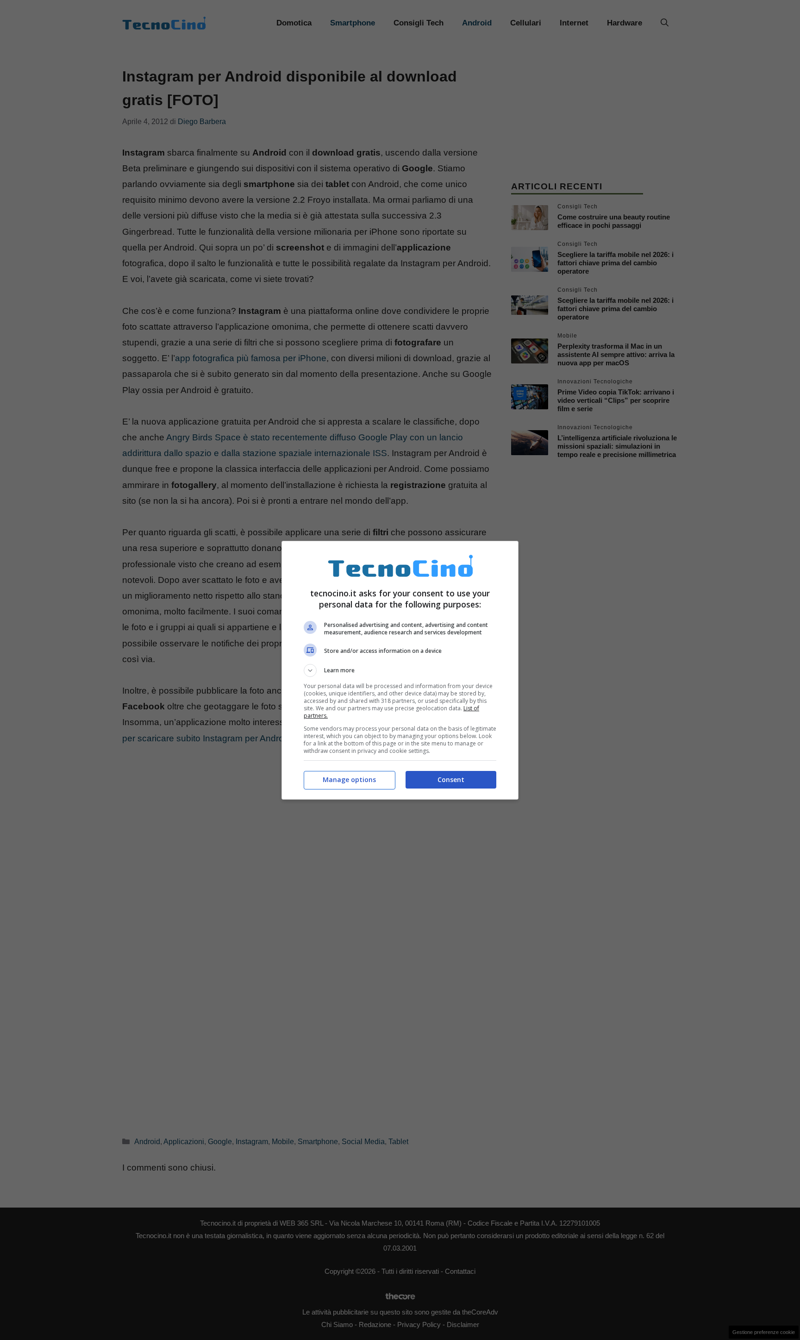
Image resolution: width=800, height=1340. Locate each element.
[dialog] (400, 670)
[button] (400, 670)
